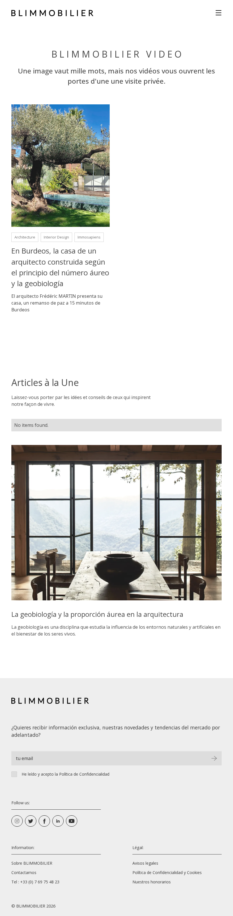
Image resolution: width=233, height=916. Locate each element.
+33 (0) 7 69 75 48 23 (39, 882)
